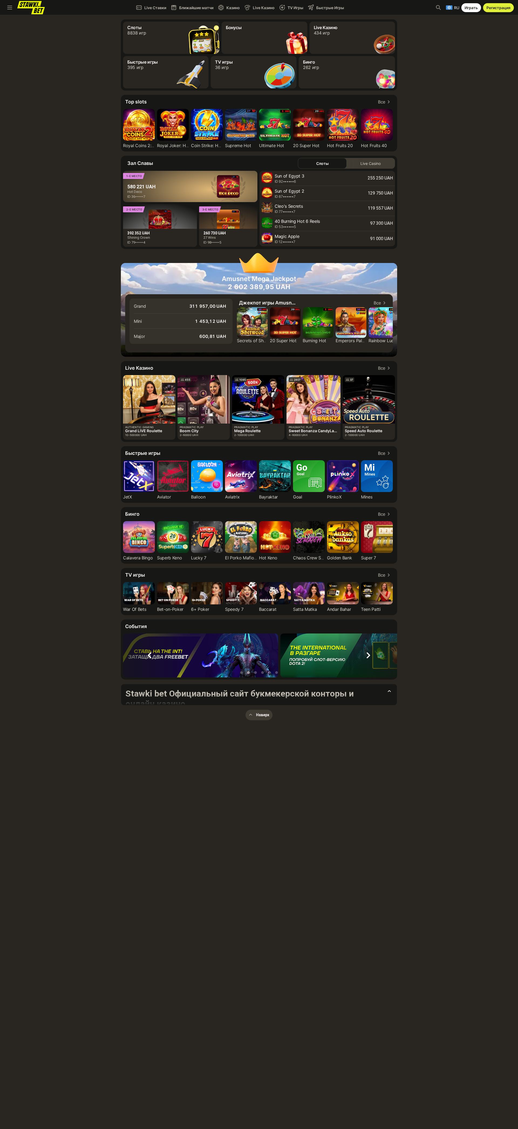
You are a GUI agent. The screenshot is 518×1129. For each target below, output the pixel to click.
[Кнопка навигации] (9, 7)
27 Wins (209, 238)
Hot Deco (134, 192)
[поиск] (438, 7)
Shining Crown (138, 238)
